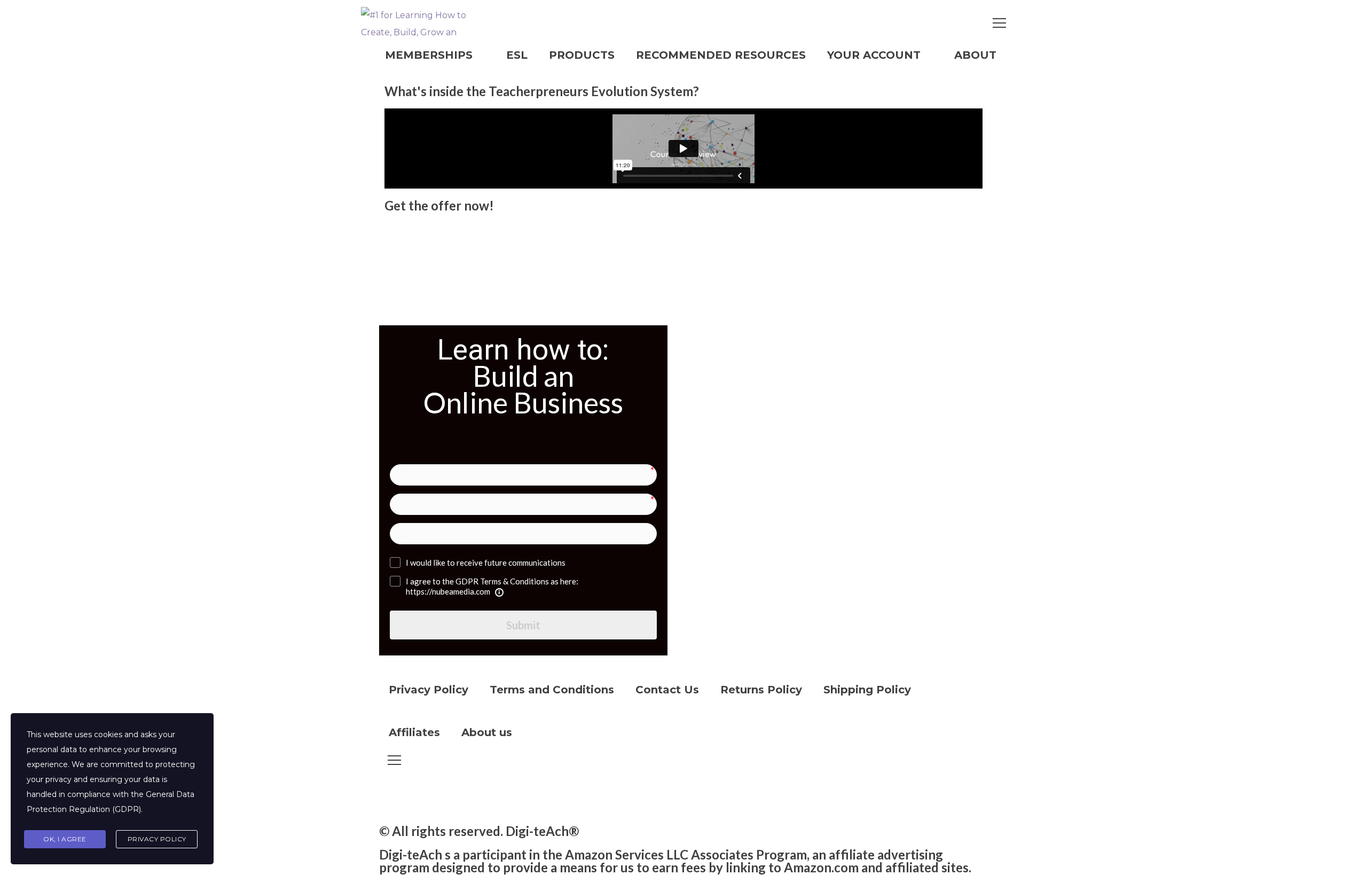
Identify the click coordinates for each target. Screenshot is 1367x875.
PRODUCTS (582, 55)
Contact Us (667, 689)
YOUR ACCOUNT (874, 55)
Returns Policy (761, 689)
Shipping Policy (867, 689)
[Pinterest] (479, 795)
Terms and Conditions (552, 689)
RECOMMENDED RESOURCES (721, 55)
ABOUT (975, 55)
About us (486, 732)
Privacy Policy (428, 689)
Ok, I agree (65, 839)
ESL (517, 55)
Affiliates (414, 732)
